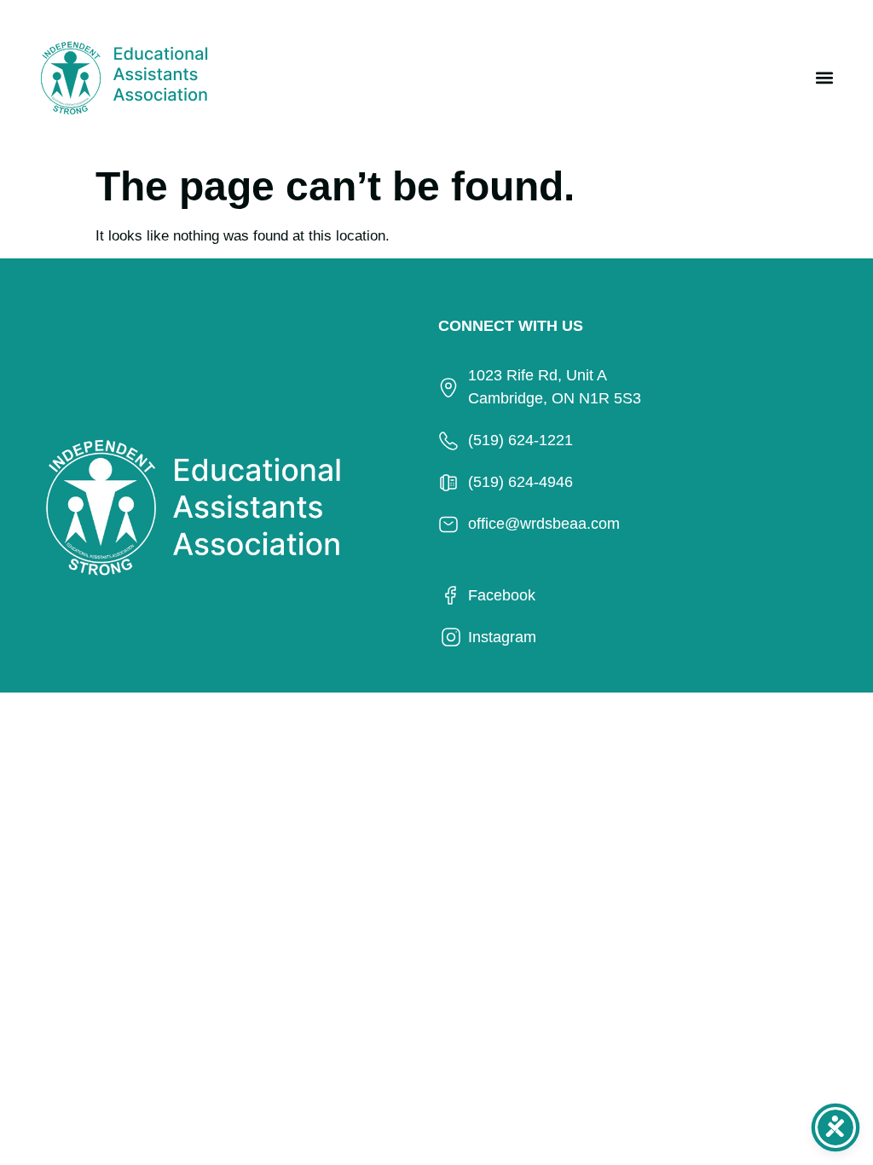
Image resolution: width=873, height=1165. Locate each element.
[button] (824, 77)
